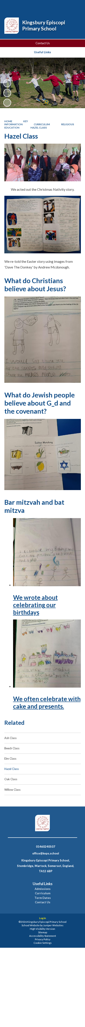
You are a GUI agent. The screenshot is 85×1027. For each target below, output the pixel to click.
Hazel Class (39, 127)
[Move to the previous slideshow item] (7, 93)
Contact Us (43, 43)
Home (8, 121)
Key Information (16, 123)
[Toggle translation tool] (64, 6)
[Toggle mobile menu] (76, 6)
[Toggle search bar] (53, 6)
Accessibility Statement (42, 935)
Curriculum (42, 124)
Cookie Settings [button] (43, 942)
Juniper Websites (53, 925)
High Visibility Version (42, 928)
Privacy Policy (42, 939)
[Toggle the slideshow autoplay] (7, 83)
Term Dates (42, 898)
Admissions (43, 889)
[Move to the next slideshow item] (7, 103)
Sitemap (42, 932)
